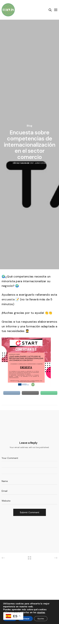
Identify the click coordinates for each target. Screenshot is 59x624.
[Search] (50, 10)
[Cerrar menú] (55, 10)
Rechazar (25, 618)
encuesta (8, 299)
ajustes (41, 612)
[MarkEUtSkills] (8, 9)
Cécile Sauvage (21, 163)
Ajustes (40, 618)
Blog (29, 125)
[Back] (29, 558)
